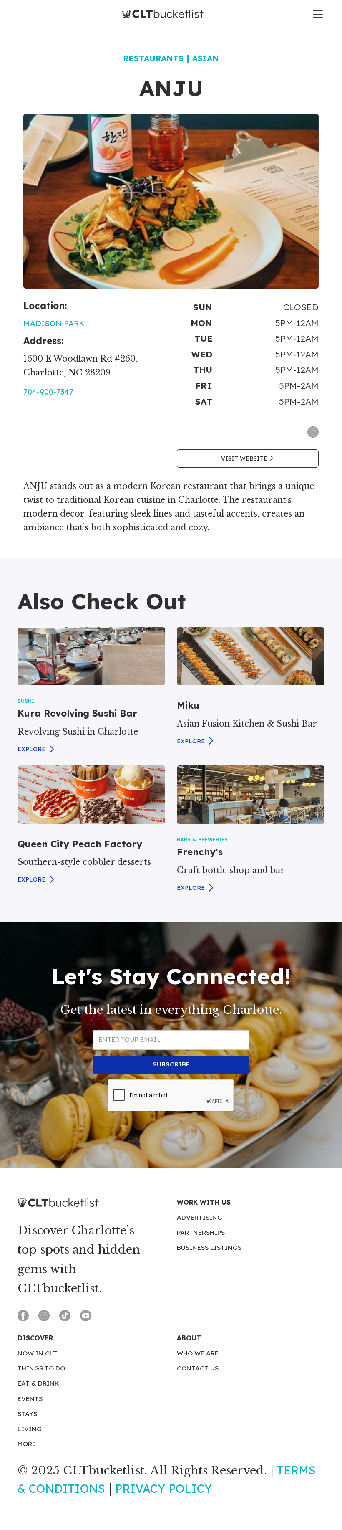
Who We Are (198, 1353)
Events (30, 1399)
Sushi (26, 701)
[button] (316, 14)
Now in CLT (37, 1353)
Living (30, 1429)
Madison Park (53, 323)
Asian (205, 58)
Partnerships (201, 1232)
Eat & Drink (38, 1383)
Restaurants (153, 58)
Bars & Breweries (202, 839)
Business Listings (209, 1247)
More (27, 1444)
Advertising (199, 1217)
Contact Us (198, 1368)
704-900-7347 (48, 392)
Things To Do (41, 1368)
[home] (163, 14)
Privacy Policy (163, 1489)
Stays (27, 1414)
